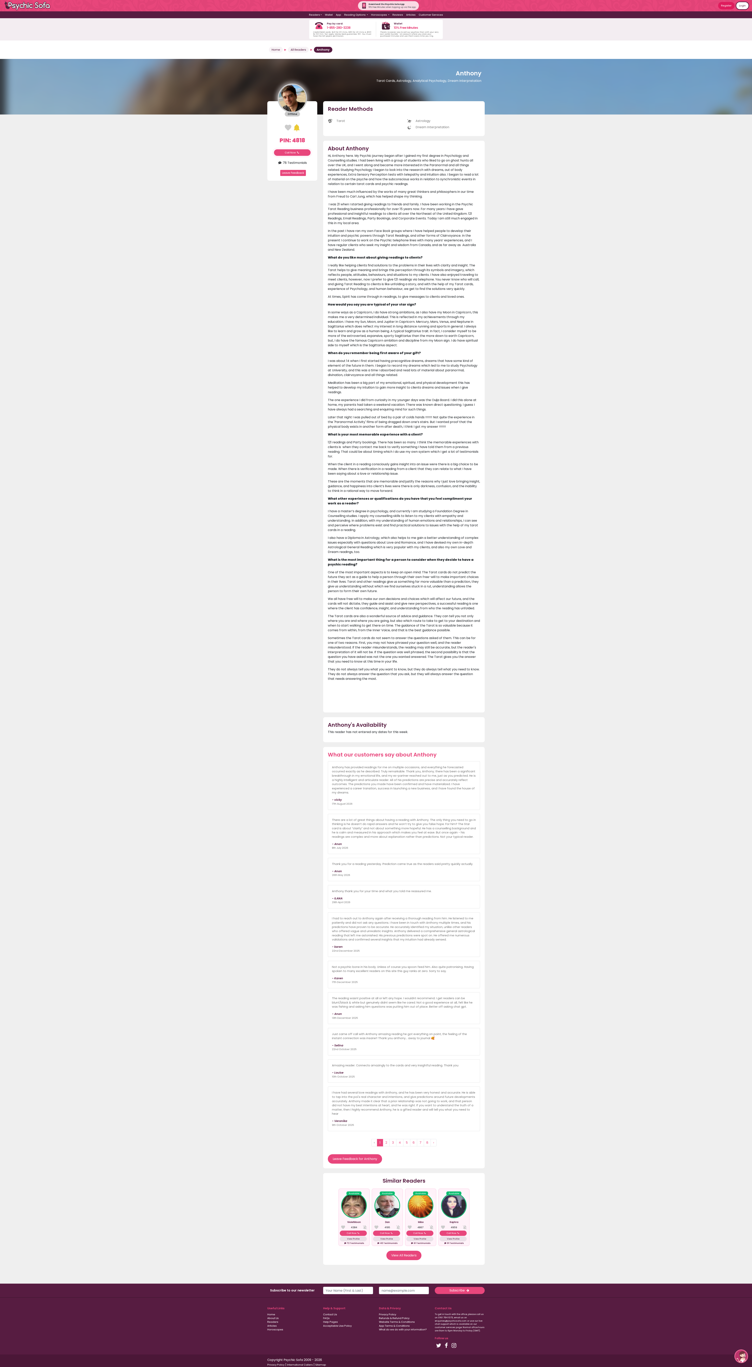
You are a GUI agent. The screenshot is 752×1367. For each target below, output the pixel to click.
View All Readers (404, 1255)
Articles (411, 14)
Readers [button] (314, 14)
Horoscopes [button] (379, 14)
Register (726, 5)
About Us (273, 1318)
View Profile (353, 1238)
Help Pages (330, 1322)
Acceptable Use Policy (337, 1325)
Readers (272, 1322)
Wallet (329, 14)
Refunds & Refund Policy (394, 1318)
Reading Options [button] (355, 14)
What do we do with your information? (403, 1329)
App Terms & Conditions (394, 1325)
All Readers (298, 50)
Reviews (397, 14)
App (338, 14)
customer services (445, 1327)
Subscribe (457, 1290)
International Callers (300, 1364)
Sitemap (320, 1364)
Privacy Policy (387, 1314)
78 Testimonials (294, 163)
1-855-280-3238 (338, 27)
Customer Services (431, 14)
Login (742, 5)
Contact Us (330, 1314)
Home (276, 50)
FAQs (326, 1318)
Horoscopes (275, 1329)
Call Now (290, 152)
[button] (741, 1356)
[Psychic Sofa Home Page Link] (29, 5)
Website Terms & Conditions (397, 1322)
